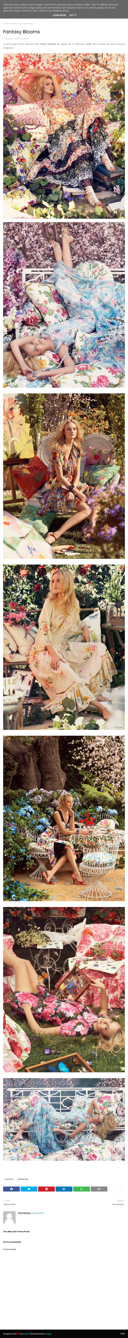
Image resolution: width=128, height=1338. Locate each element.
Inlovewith (8, 38)
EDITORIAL (14, 23)
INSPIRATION (23, 1179)
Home (5, 23)
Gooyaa (48, 1334)
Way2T (26, 1334)
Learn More (59, 15)
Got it (72, 15)
